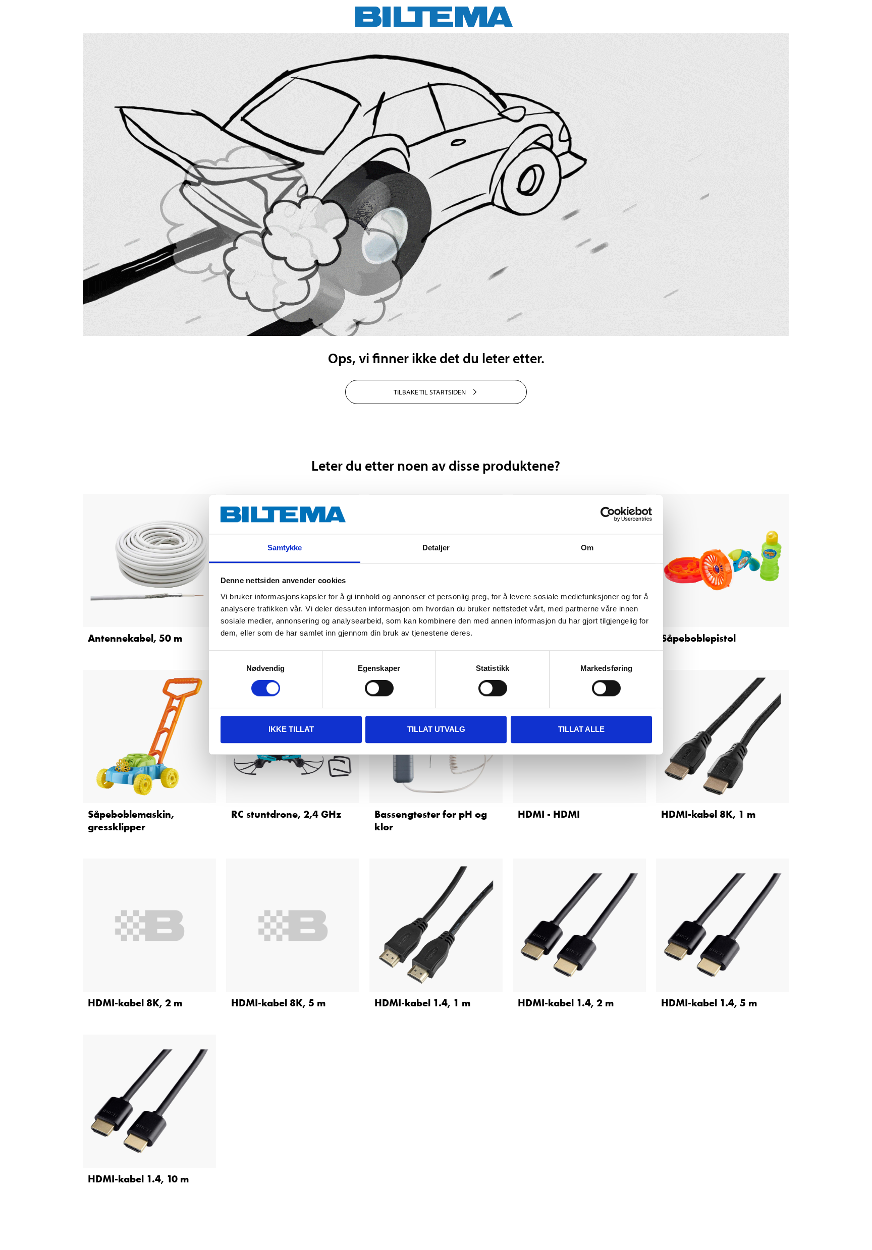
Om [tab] (587, 547)
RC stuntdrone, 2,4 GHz (286, 814)
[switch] (379, 688)
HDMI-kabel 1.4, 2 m (566, 1002)
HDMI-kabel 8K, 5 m (278, 1002)
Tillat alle (581, 729)
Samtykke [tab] (284, 547)
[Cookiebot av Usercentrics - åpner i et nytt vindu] (608, 514)
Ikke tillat (291, 729)
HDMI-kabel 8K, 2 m (135, 1002)
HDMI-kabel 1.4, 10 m (138, 1178)
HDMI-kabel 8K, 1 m (708, 814)
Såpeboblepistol (698, 638)
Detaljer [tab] (436, 547)
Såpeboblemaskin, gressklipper (131, 820)
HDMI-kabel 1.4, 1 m (422, 1002)
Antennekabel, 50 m (135, 638)
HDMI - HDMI (549, 814)
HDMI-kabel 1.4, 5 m (709, 1002)
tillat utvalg (436, 729)
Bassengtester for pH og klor (430, 820)
